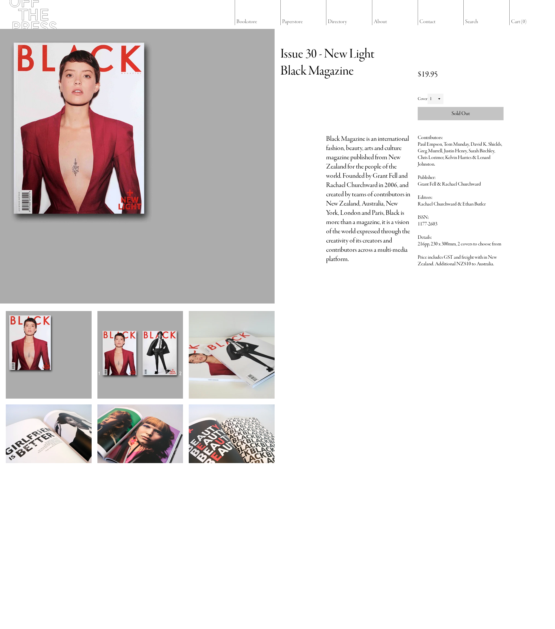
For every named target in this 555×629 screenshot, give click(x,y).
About (380, 21)
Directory (337, 21)
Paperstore (292, 21)
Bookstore (246, 21)
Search (471, 21)
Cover (423, 99)
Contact (427, 21)
